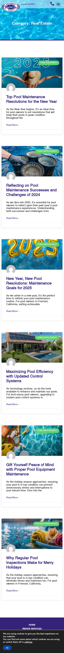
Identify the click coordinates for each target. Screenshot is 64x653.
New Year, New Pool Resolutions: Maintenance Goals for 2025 (29, 283)
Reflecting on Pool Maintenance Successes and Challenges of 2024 (31, 190)
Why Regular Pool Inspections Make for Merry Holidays (30, 562)
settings (28, 642)
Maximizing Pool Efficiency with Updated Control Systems (29, 376)
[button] (58, 4)
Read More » (12, 125)
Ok (7, 648)
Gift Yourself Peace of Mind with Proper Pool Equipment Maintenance (30, 469)
